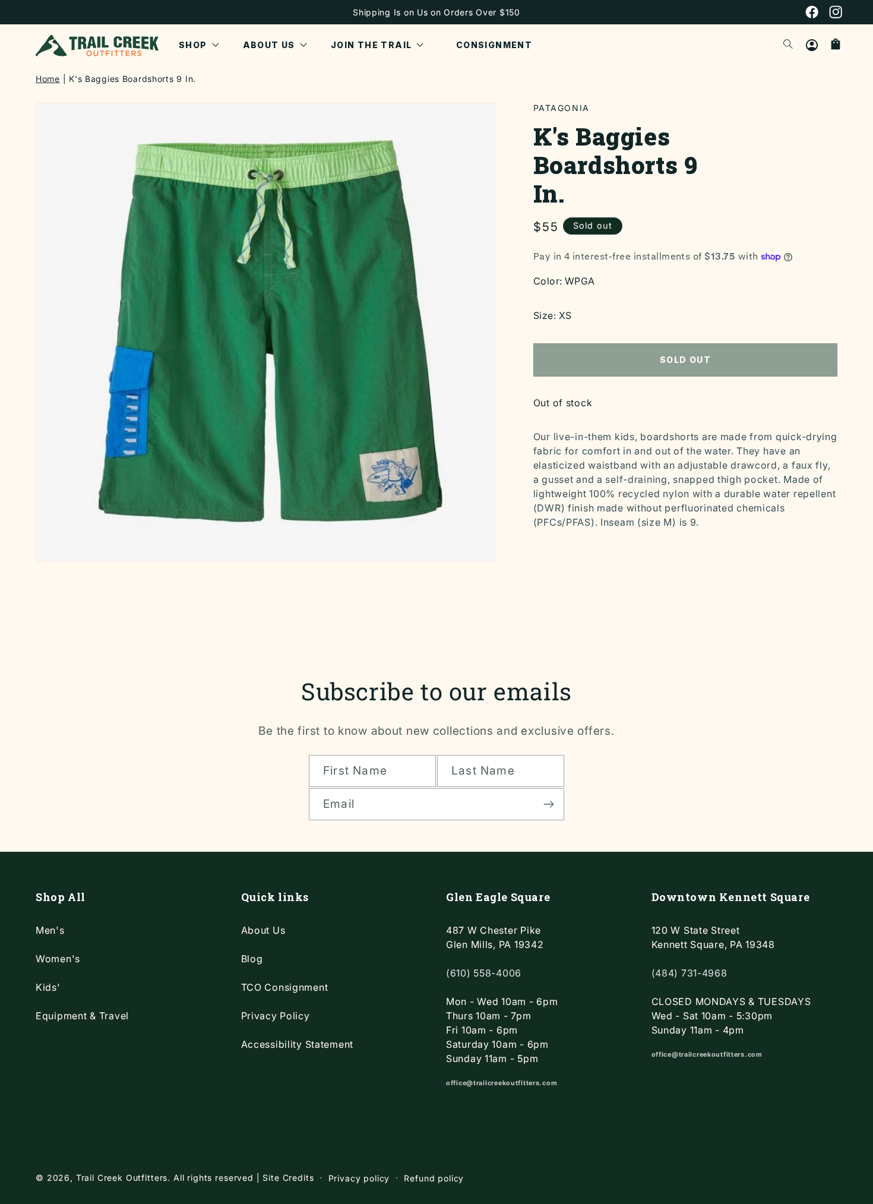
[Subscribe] (548, 804)
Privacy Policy (275, 1016)
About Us (263, 930)
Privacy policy (359, 1178)
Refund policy (434, 1178)
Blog (252, 959)
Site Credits (288, 1178)
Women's (58, 959)
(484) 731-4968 (689, 973)
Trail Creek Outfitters (121, 1178)
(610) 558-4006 (483, 973)
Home (48, 79)
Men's (50, 930)
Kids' (48, 987)
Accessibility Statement (297, 1044)
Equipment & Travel (82, 1016)
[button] (199, 45)
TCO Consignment (284, 987)
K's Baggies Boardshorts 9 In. (132, 79)
